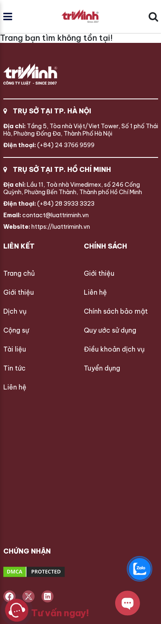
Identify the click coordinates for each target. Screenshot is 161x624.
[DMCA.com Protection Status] (64, 572)
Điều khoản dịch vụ (114, 349)
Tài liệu (14, 349)
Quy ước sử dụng (110, 330)
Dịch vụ (14, 311)
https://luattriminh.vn (46, 226)
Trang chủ (19, 273)
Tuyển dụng (102, 368)
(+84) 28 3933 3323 (49, 203)
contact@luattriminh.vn (46, 215)
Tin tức (14, 368)
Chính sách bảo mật (116, 311)
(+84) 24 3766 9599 (49, 145)
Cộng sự (16, 330)
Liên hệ (14, 387)
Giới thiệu (18, 292)
